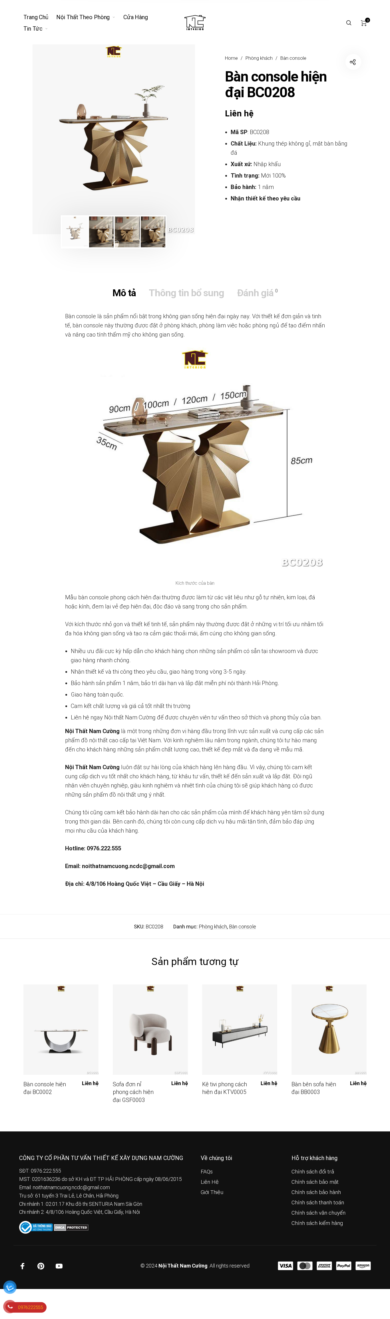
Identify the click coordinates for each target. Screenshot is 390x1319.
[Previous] (52, 139)
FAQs (207, 1172)
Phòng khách (259, 58)
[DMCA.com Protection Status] (71, 1227)
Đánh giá (257, 293)
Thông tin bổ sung (186, 293)
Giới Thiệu (212, 1192)
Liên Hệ (210, 1182)
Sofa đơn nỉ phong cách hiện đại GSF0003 (133, 1092)
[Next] (174, 139)
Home (231, 58)
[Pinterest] (40, 1266)
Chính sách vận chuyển (318, 1213)
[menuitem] (39, 17)
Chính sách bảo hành (316, 1192)
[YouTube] (59, 1266)
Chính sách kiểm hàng (317, 1223)
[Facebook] (22, 1266)
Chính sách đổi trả (313, 1172)
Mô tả (124, 293)
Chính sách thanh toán (318, 1202)
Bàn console (293, 58)
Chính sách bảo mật (315, 1182)
